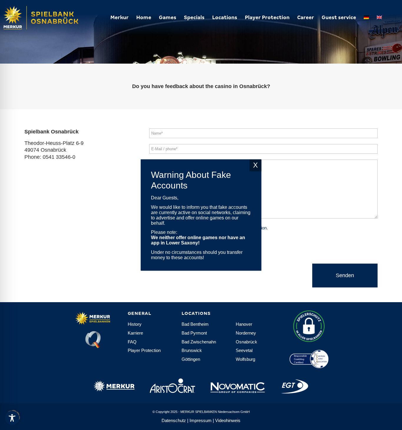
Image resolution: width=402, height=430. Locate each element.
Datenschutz (174, 420)
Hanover (244, 324)
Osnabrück (246, 341)
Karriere (135, 332)
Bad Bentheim (195, 324)
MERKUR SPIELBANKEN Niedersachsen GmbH (215, 412)
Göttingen (191, 359)
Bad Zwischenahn (199, 341)
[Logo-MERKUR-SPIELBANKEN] (53, 17)
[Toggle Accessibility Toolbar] (12, 418)
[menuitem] (119, 17)
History (135, 324)
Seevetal (244, 350)
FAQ (132, 341)
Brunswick (192, 350)
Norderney (246, 332)
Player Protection (144, 350)
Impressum (201, 420)
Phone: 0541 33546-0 (49, 157)
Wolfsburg (245, 359)
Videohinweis (227, 420)
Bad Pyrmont (194, 332)
